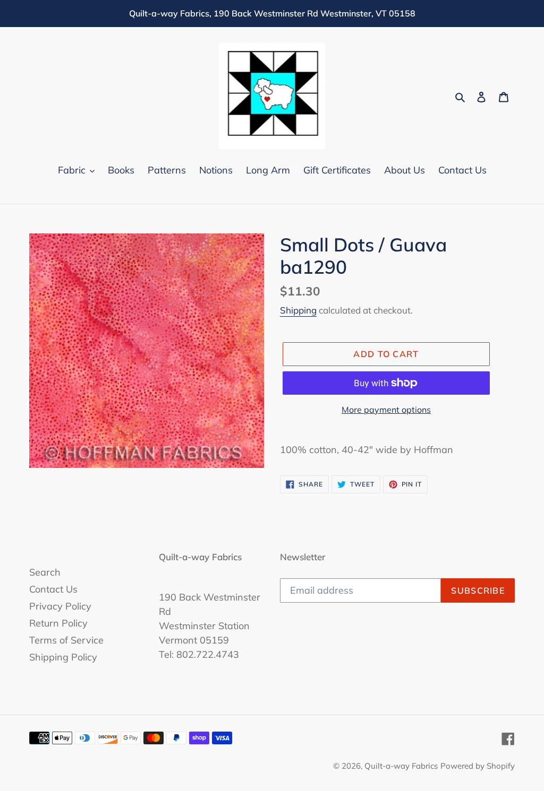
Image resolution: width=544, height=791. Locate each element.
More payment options (386, 409)
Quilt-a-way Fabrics (401, 766)
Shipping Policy (63, 657)
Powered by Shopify (477, 766)
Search (45, 572)
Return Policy (58, 623)
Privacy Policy (60, 606)
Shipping (298, 310)
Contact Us (53, 589)
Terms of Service (66, 640)
